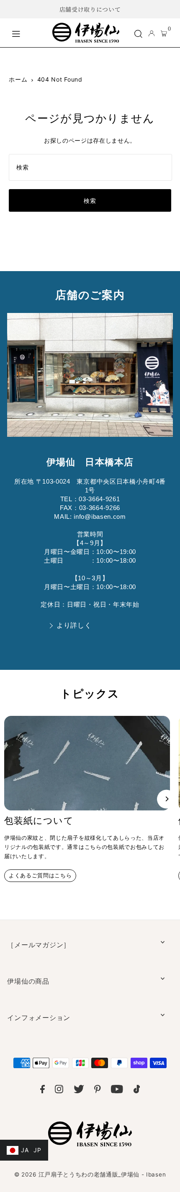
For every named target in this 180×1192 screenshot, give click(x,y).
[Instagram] (59, 1090)
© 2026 (90, 1174)
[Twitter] (79, 1090)
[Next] (166, 799)
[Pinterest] (97, 1090)
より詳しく (74, 625)
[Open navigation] (28, 32)
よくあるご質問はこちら (40, 875)
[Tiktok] (137, 1090)
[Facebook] (42, 1090)
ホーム (18, 79)
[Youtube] (117, 1090)
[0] (164, 33)
